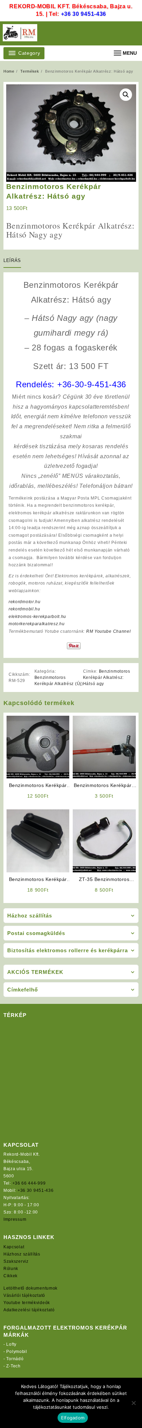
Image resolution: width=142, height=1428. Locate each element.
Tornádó (14, 1358)
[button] (126, 94)
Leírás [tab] (12, 260)
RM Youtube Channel (108, 631)
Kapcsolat (13, 1247)
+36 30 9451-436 (83, 14)
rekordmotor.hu (25, 601)
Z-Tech (13, 1366)
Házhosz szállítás (21, 1254)
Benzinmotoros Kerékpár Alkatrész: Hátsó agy (106, 677)
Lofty (11, 1344)
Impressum (14, 1219)
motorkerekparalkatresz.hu (37, 623)
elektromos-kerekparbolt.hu (37, 616)
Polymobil (16, 1351)
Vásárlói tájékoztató (24, 1295)
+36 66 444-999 (29, 1183)
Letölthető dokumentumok (30, 1288)
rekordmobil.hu (24, 609)
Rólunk (10, 1268)
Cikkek (10, 1275)
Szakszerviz (16, 1261)
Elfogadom (72, 1417)
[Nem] (133, 1402)
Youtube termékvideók (26, 1302)
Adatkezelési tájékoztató (29, 1310)
